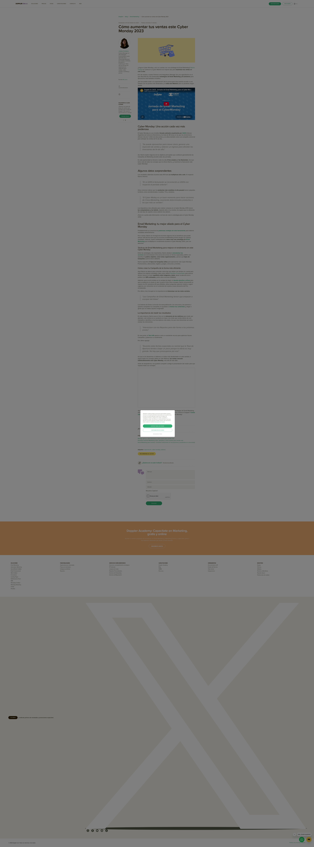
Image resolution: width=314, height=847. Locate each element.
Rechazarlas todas (157, 433)
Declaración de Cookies (159, 421)
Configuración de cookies (157, 430)
